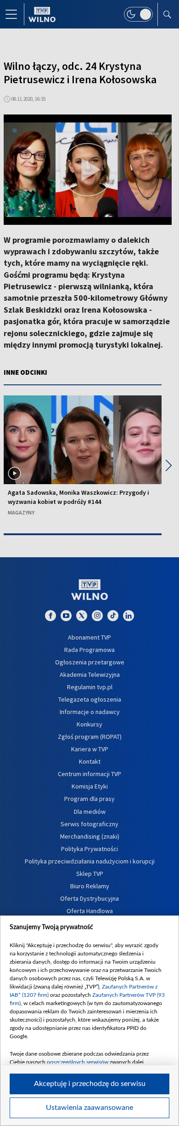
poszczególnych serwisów (77, 1062)
